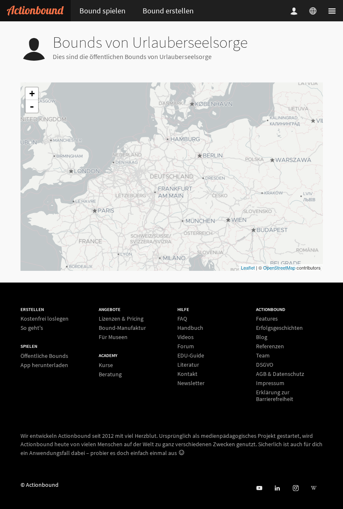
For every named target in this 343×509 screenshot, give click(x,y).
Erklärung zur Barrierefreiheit (274, 395)
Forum (185, 346)
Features (267, 318)
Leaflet (248, 267)
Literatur (188, 364)
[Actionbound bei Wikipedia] (313, 488)
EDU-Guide (190, 355)
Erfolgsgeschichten (279, 328)
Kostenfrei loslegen (44, 318)
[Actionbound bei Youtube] (259, 488)
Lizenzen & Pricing (121, 318)
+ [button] (32, 93)
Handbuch (190, 328)
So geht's (31, 327)
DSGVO (264, 364)
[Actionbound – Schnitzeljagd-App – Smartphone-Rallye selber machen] (35, 10)
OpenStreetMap (279, 267)
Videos (185, 337)
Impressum (270, 383)
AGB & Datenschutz (280, 374)
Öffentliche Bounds (44, 356)
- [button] (32, 106)
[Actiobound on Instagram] (295, 488)
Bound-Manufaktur (122, 328)
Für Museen (113, 336)
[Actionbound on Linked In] (277, 488)
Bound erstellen (168, 10)
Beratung (110, 374)
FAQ (182, 318)
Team (263, 355)
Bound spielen (102, 10)
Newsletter (191, 382)
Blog (261, 337)
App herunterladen (44, 364)
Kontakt (187, 374)
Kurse (106, 365)
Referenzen (270, 346)
